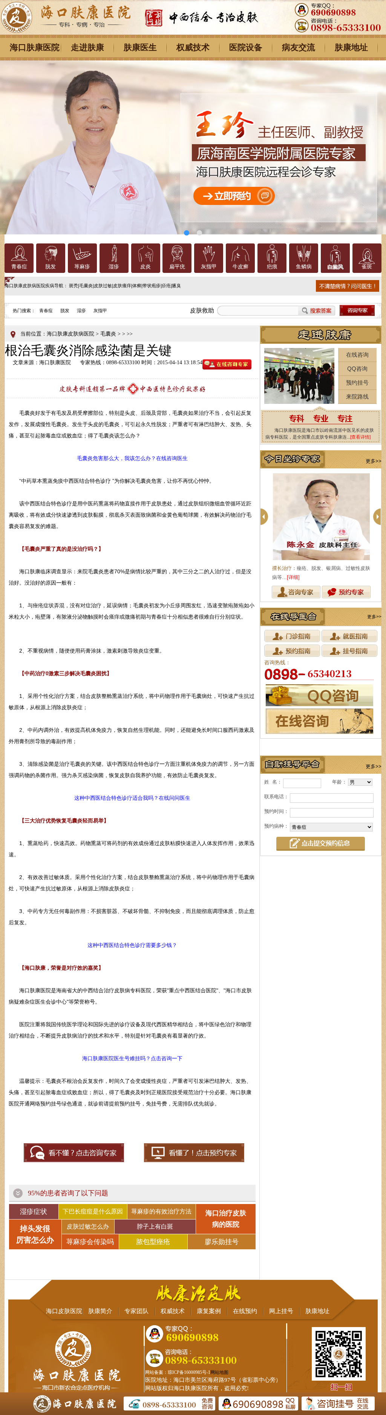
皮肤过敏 (103, 285)
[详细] (322, 577)
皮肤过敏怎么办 (88, 1226)
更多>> (373, 461)
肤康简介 (100, 1311)
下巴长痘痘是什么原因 (93, 1211)
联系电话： (276, 796)
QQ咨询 (357, 368)
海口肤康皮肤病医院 (70, 334)
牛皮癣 (240, 266)
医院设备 (245, 47)
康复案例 (209, 1311)
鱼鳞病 (304, 266)
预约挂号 (357, 382)
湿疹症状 (33, 1211)
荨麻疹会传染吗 (90, 1242)
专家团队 (136, 1311)
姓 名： (273, 782)
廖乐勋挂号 (222, 1242)
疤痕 (272, 266)
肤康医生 (140, 47)
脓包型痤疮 (153, 1242)
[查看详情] (360, 437)
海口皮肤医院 (64, 1311)
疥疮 (166, 285)
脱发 (50, 266)
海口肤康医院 (35, 47)
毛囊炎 (86, 285)
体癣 (136, 285)
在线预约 (245, 1311)
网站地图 (219, 1372)
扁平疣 (177, 266)
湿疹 (114, 266)
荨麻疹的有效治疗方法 (161, 1211)
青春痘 (19, 266)
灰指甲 (209, 266)
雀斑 (366, 266)
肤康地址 (351, 47)
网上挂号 (281, 1311)
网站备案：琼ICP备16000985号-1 (177, 1372)
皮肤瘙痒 (122, 285)
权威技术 (193, 47)
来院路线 (357, 396)
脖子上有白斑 (155, 1226)
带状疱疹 (151, 285)
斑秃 (73, 285)
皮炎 (145, 266)
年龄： (339, 782)
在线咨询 (357, 354)
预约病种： (276, 826)
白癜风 (335, 266)
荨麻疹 (82, 266)
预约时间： (276, 811)
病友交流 (298, 47)
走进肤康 (87, 47)
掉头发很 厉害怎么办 (35, 1234)
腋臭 (176, 285)
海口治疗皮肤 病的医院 (225, 1218)
